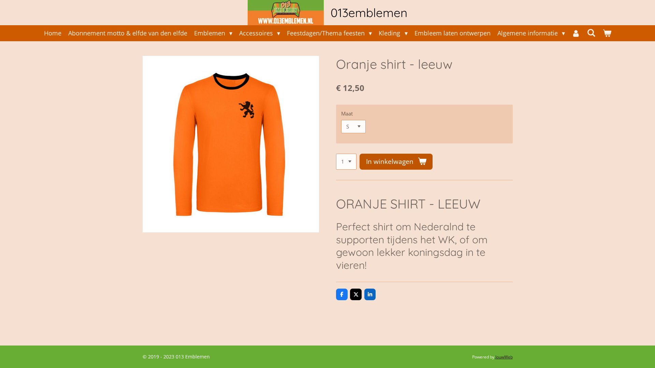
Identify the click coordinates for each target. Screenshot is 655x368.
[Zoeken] (591, 32)
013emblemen (369, 12)
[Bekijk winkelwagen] (606, 33)
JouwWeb (504, 356)
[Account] (576, 33)
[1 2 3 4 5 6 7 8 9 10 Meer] (346, 162)
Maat (347, 113)
